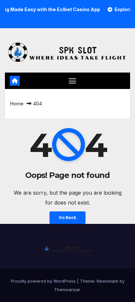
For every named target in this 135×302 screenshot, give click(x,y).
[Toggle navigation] (72, 80)
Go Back (67, 217)
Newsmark (107, 281)
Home (17, 103)
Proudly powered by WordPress (44, 281)
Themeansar (67, 289)
